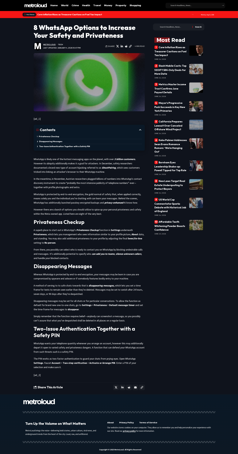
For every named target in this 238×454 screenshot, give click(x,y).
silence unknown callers (128, 253)
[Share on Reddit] (126, 46)
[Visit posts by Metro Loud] (38, 46)
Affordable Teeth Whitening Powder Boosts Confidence (169, 225)
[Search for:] (175, 27)
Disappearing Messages (50, 141)
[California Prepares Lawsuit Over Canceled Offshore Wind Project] (196, 125)
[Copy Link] (130, 46)
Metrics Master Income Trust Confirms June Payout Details (170, 88)
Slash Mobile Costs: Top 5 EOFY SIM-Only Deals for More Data (70, 14)
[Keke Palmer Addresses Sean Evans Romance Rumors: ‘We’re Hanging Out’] (196, 143)
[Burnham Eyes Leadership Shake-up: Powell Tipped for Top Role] (196, 166)
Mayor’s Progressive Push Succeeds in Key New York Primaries (169, 106)
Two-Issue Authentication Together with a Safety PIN (64, 146)
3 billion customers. (125, 159)
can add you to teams (103, 253)
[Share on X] (118, 46)
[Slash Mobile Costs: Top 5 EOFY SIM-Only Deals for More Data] (196, 69)
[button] (192, 14)
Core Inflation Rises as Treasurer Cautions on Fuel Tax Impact (170, 51)
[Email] (135, 387)
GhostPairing (109, 167)
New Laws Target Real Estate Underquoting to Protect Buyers (169, 184)
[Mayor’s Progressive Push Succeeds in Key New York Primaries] (196, 106)
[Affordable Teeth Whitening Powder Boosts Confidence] (196, 225)
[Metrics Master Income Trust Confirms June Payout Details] (196, 87)
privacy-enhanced (113, 202)
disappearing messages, (101, 285)
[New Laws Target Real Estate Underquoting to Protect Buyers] (196, 184)
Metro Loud (49, 45)
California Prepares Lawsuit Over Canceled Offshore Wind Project (168, 125)
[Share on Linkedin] (122, 46)
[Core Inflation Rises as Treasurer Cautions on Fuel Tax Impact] (196, 50)
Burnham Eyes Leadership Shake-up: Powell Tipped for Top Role (170, 166)
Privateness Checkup (49, 136)
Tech (60, 45)
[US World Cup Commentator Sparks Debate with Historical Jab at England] (196, 203)
